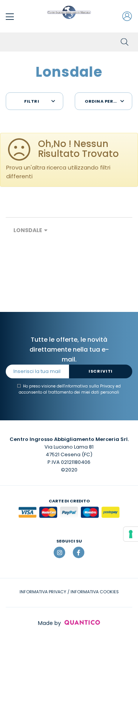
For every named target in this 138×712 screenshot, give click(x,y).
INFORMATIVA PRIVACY (43, 592)
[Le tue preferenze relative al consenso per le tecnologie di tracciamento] (130, 534)
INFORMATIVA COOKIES (95, 592)
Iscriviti (101, 371)
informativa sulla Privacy (89, 386)
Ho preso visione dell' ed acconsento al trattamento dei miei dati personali (70, 389)
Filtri (31, 101)
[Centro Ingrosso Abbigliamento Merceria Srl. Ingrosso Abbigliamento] (69, 12)
